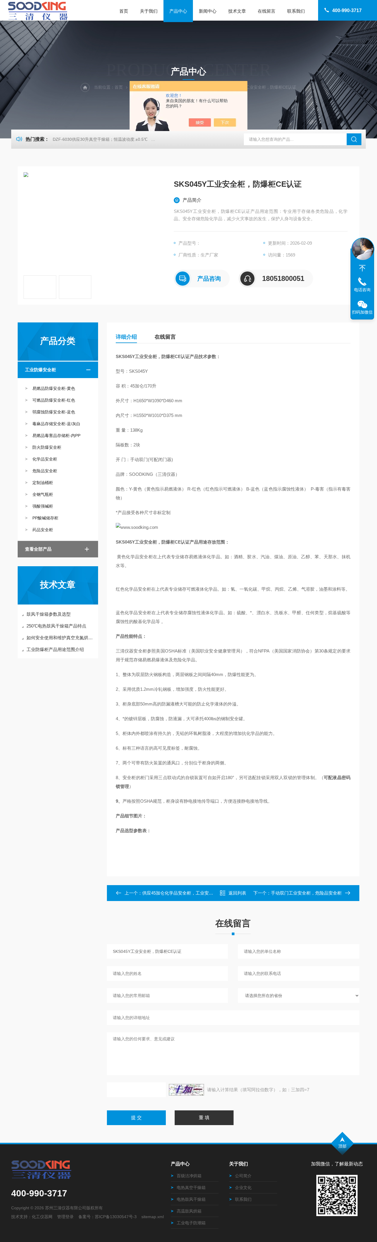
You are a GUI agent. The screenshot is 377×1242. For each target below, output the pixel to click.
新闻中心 (207, 11)
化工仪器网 (42, 1216)
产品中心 (178, 11)
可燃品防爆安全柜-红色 (53, 400)
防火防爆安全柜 (46, 447)
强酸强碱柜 (42, 506)
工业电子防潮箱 (191, 1223)
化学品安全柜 (44, 459)
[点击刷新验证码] (186, 1090)
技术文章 (237, 11)
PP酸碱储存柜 (45, 518)
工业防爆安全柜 (40, 369)
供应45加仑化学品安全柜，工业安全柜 (180, 892)
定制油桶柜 (42, 482)
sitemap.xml (152, 1216)
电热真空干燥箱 (191, 1187)
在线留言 (266, 11)
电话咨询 (362, 289)
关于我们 (149, 11)
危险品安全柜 (44, 470)
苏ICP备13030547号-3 (116, 1216)
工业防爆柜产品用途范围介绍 (55, 649)
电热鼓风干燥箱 (191, 1199)
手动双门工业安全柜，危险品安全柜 (306, 892)
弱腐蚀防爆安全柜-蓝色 (53, 412)
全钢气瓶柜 (42, 494)
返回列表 (237, 892)
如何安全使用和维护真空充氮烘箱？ (61, 637)
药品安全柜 (42, 529)
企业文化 (243, 1187)
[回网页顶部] (362, 268)
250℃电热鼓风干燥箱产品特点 (56, 625)
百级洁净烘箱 (189, 1175)
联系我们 (296, 11)
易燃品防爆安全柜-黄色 (53, 388)
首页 (123, 11)
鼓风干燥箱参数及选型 (49, 614)
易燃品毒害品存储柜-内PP (56, 435)
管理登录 (65, 1216)
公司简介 (243, 1175)
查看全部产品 (38, 549)
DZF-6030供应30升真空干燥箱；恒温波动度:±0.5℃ (100, 139)
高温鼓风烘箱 (189, 1211)
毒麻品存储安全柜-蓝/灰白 (56, 423)
